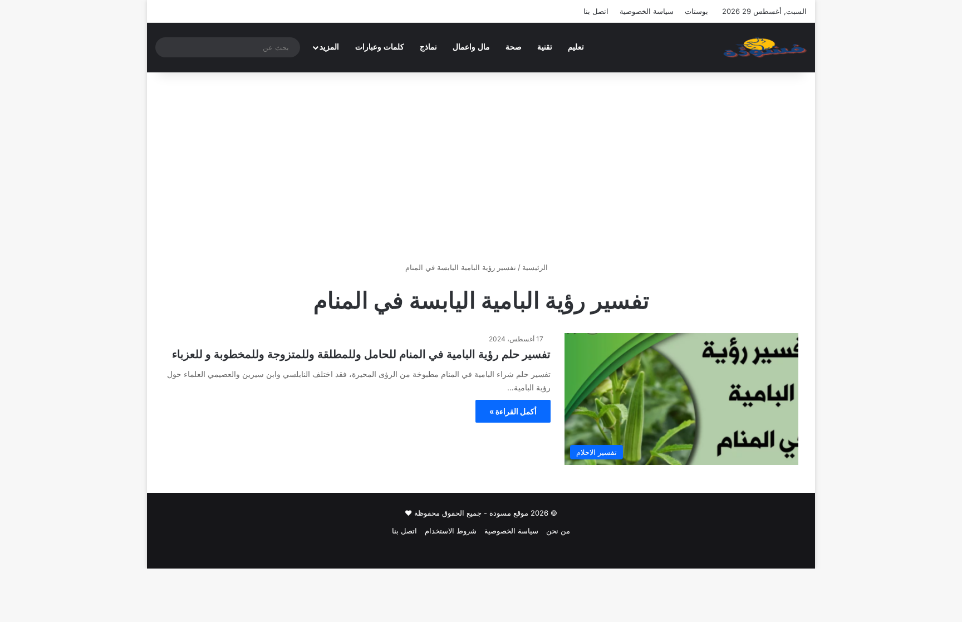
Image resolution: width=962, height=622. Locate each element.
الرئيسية (536, 267)
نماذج (428, 47)
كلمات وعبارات (379, 47)
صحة (513, 47)
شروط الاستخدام (451, 530)
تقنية (544, 47)
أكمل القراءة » (513, 411)
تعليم (576, 47)
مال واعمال (471, 47)
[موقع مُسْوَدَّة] (765, 47)
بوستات (696, 11)
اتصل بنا (595, 11)
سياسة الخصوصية (647, 11)
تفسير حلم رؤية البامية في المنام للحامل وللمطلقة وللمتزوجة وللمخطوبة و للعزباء (361, 354)
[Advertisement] (481, 167)
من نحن (558, 530)
